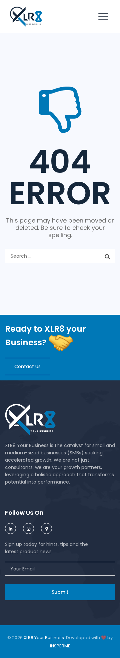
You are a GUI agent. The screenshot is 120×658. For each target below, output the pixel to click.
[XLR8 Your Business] (26, 16)
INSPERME (60, 646)
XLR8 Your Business (44, 637)
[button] (27, 366)
